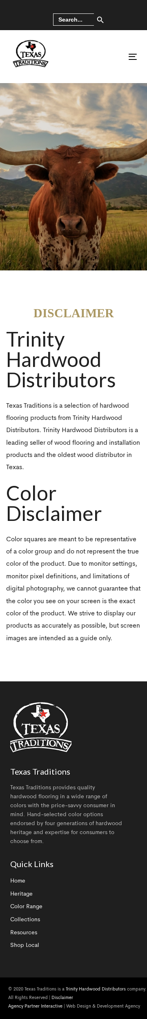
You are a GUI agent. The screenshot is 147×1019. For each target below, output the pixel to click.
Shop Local (24, 945)
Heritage (21, 894)
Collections (25, 919)
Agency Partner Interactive (35, 1006)
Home (17, 881)
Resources (23, 933)
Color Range (26, 906)
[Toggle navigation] (116, 57)
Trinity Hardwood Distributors (96, 989)
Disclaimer (62, 998)
